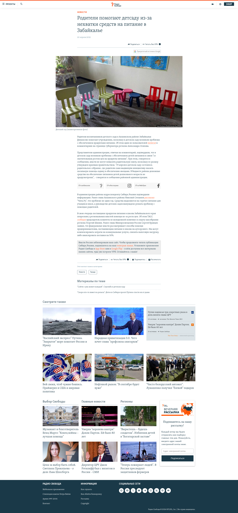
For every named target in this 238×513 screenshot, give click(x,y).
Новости (82, 12)
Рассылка (85, 499)
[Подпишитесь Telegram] (145, 490)
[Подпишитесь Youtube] (139, 490)
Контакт (46, 504)
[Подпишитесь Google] (121, 490)
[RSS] (156, 490)
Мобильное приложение (53, 490)
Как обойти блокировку (91, 494)
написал (152, 143)
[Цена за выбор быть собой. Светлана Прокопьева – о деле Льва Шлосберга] (61, 452)
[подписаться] (168, 490)
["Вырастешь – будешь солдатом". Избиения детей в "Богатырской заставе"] (138, 416)
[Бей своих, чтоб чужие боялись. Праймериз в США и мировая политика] (67, 367)
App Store (100, 249)
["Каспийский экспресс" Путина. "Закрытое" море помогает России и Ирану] (67, 321)
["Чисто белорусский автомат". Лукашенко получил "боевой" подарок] (170, 367)
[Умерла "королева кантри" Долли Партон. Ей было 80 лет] (100, 416)
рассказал (149, 198)
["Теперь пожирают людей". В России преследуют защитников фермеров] (138, 452)
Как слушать (86, 490)
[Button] (134, 44)
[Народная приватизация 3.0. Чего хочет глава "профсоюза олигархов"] (119, 321)
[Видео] (213, 4)
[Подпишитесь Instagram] (150, 490)
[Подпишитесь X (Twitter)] (133, 490)
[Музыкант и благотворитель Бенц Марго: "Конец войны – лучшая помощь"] (61, 416)
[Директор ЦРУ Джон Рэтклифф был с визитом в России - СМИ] (100, 452)
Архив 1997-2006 (50, 499)
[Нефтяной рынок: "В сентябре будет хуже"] (119, 367)
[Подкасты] (162, 490)
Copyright (85, 504)
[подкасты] (220, 4)
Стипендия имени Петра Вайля (57, 494)
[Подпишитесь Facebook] (127, 490)
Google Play (116, 249)
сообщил (81, 220)
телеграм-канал (125, 246)
